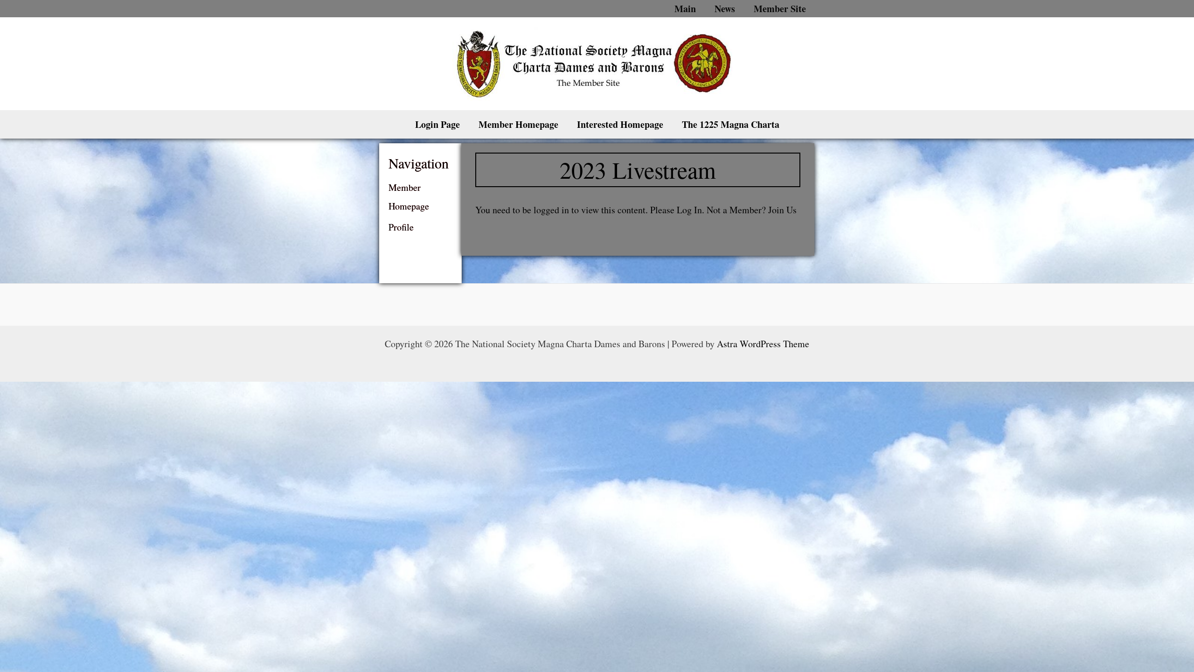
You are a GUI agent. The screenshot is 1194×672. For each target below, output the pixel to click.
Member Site (780, 8)
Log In (689, 209)
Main (685, 8)
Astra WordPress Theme (763, 343)
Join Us (782, 209)
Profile (401, 227)
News (725, 8)
